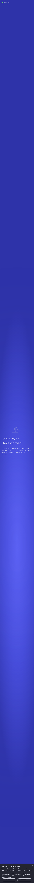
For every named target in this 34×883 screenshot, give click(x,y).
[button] (17, 877)
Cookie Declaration (27, 872)
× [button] (32, 865)
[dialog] (17, 873)
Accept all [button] (9, 880)
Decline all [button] (24, 880)
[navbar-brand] (5, 2)
